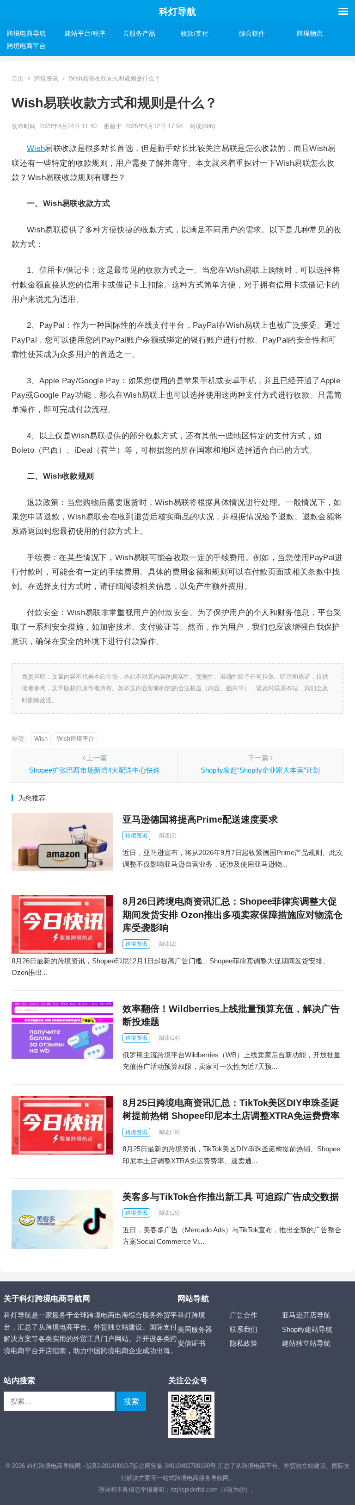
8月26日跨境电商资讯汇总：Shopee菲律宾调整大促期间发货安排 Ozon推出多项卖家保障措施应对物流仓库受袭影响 (232, 914)
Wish (36, 148)
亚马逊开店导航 (306, 1315)
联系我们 (243, 1329)
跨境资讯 (46, 78)
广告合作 (243, 1315)
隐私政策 (243, 1343)
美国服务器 (195, 1329)
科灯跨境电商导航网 (54, 1465)
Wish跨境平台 (75, 738)
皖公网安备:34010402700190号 (174, 1465)
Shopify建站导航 (307, 1329)
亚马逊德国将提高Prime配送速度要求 (200, 819)
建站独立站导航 (306, 1343)
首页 (18, 78)
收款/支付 (194, 33)
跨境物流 (310, 33)
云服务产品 (139, 33)
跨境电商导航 (26, 33)
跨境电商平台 (26, 46)
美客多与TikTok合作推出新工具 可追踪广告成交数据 (230, 1197)
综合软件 (252, 33)
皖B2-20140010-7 (109, 1465)
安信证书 (191, 1343)
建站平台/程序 (85, 33)
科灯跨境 (191, 1315)
